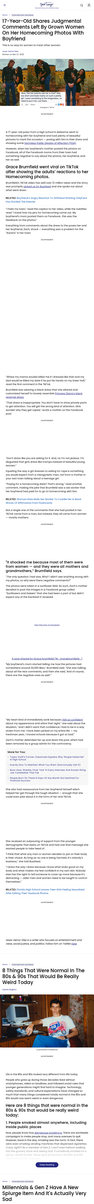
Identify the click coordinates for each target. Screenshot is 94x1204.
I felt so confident (72, 719)
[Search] (81, 5)
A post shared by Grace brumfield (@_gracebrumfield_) (47, 658)
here (74, 943)
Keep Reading (47, 1164)
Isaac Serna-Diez (10, 51)
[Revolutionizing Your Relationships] (47, 4)
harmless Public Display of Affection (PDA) (50, 143)
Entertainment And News (22, 15)
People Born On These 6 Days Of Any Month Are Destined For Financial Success (44, 779)
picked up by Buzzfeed (37, 186)
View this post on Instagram (47, 625)
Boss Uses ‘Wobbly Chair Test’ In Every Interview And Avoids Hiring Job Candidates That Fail (48, 771)
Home (4, 15)
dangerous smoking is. (48, 1132)
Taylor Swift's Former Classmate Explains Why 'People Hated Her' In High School (47, 758)
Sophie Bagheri (9, 989)
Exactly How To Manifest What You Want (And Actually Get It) (45, 765)
